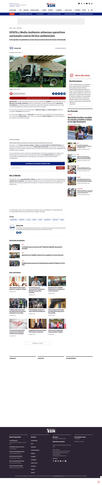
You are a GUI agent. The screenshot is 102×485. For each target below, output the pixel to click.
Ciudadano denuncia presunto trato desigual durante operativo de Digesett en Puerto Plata (17, 311)
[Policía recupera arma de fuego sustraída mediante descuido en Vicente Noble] (57, 303)
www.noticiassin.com (58, 476)
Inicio (10, 28)
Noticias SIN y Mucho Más (70, 14)
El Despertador (39, 14)
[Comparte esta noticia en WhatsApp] (59, 93)
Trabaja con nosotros (79, 441)
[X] (53, 461)
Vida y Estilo (68, 10)
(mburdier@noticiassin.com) (59, 451)
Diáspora (26, 10)
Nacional (19, 28)
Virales (33, 472)
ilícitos (34, 219)
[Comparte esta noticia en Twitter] (56, 93)
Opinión (50, 10)
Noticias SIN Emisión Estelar (86, 14)
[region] (80, 48)
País (20, 10)
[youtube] (60, 461)
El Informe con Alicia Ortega (16, 447)
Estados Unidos (34, 10)
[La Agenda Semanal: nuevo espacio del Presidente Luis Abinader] (38, 324)
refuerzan (55, 219)
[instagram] (58, 461)
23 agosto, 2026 (12, 291)
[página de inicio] (51, 5)
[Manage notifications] (99, 482)
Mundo (44, 10)
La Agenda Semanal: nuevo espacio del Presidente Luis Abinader (37, 331)
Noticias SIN (17, 48)
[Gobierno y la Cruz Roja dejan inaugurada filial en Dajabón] (57, 324)
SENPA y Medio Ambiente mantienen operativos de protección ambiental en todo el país (30, 143)
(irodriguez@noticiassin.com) (60, 456)
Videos (84, 10)
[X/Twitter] (81, 3)
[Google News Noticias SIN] (84, 3)
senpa (62, 219)
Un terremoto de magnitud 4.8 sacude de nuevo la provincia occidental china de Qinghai (17, 331)
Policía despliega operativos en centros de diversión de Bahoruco (37, 310)
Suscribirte (60, 168)
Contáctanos (77, 438)
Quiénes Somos (12, 6)
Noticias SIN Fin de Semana (16, 466)
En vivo (12, 14)
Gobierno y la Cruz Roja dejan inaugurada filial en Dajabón (55, 331)
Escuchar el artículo (19, 93)
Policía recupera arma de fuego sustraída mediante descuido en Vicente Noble (56, 311)
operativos (47, 219)
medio (40, 219)
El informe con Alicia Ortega (25, 14)
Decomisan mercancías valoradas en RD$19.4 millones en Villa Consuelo (84, 146)
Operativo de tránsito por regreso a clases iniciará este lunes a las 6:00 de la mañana (84, 157)
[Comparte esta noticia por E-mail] (64, 93)
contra (28, 219)
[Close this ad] (101, 477)
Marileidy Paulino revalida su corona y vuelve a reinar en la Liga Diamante (80, 119)
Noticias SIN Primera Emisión (54, 14)
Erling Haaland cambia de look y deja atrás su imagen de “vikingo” (17, 288)
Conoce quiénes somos (80, 437)
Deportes (77, 10)
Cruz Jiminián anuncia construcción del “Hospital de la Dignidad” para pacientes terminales (37, 290)
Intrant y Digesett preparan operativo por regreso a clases (84, 168)
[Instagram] (89, 3)
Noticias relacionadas (14, 139)
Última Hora (12, 10)
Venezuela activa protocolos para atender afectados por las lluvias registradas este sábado (84, 180)
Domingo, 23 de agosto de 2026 (74, 124)
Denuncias (55, 437)
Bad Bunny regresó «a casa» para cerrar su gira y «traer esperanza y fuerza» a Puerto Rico (85, 191)
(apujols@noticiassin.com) (62, 452)
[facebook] (55, 461)
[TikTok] (92, 3)
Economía (59, 10)
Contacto (18, 6)
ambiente (21, 219)
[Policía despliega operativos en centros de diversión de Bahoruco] (38, 303)
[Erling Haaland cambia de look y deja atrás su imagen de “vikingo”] (18, 281)
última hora (34, 440)
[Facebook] (79, 3)
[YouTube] (86, 3)
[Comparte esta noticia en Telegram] (61, 93)
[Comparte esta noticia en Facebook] (53, 93)
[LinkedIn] (65, 461)
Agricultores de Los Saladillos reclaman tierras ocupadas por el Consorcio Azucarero (42, 255)
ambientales (13, 219)
